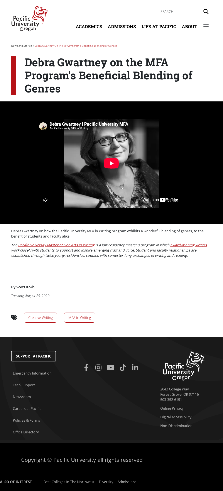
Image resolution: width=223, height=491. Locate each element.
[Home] (30, 18)
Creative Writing (40, 317)
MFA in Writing (79, 317)
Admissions (122, 26)
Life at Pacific (159, 26)
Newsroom (22, 396)
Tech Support (24, 385)
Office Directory (26, 432)
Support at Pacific (33, 356)
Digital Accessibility (175, 417)
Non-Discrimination (176, 425)
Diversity (106, 481)
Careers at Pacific (27, 408)
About (189, 26)
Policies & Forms (26, 420)
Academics (89, 26)
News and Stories (21, 46)
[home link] (184, 365)
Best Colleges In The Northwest (69, 481)
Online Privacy (172, 408)
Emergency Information (32, 373)
